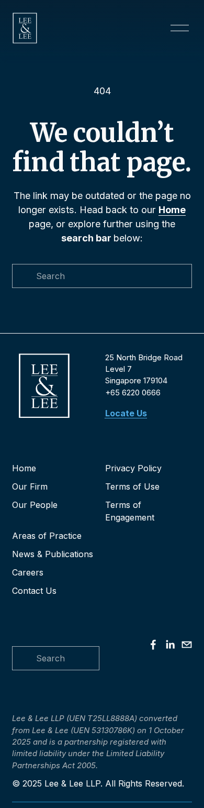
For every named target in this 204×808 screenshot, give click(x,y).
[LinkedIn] (170, 644)
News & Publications (52, 554)
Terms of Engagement (129, 511)
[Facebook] (153, 644)
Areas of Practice (47, 535)
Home (24, 468)
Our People (35, 505)
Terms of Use (132, 486)
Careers (27, 572)
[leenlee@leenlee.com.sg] (187, 644)
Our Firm (30, 486)
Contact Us (34, 590)
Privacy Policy (133, 468)
